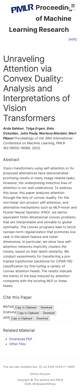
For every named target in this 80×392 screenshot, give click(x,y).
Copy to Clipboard (25, 307)
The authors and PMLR (48, 379)
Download (46, 307)
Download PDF (20, 339)
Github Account (40, 373)
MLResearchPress (44, 383)
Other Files (17, 344)
